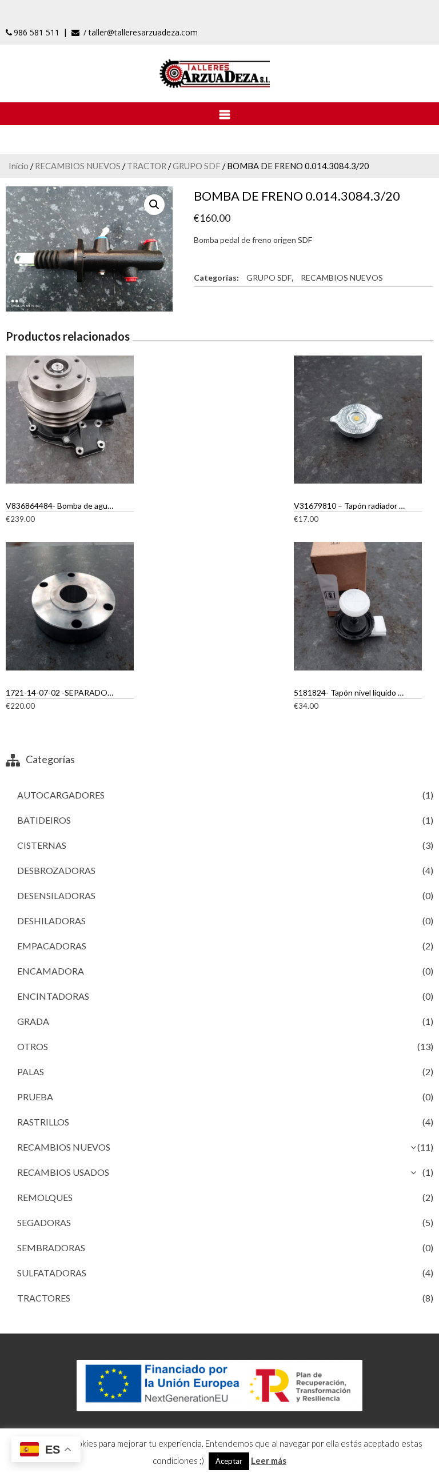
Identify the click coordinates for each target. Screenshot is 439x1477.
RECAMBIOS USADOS (63, 1172)
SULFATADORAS (51, 1272)
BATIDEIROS (44, 820)
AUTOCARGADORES (61, 794)
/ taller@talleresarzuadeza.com (139, 32)
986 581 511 (36, 32)
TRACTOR (146, 166)
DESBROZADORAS (56, 870)
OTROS (32, 1046)
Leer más (268, 1460)
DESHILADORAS (51, 920)
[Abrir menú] (219, 113)
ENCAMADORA (50, 970)
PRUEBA (35, 1096)
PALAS (30, 1071)
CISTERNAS (41, 845)
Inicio (19, 166)
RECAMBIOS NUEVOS (78, 166)
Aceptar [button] (228, 1461)
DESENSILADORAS (56, 895)
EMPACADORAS (51, 945)
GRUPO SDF (197, 166)
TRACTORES (43, 1297)
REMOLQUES (45, 1197)
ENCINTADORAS (53, 996)
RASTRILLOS (43, 1121)
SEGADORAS (44, 1222)
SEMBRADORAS (51, 1247)
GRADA (33, 1021)
